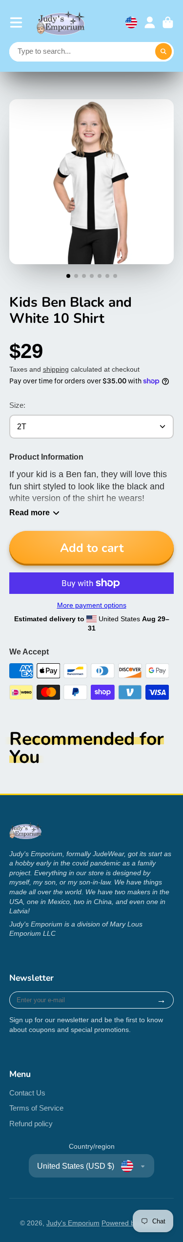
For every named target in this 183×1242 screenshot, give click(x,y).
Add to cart (91, 548)
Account (150, 22)
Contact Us (27, 1093)
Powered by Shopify (132, 1223)
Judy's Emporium (73, 1223)
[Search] (163, 51)
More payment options (91, 605)
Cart (168, 22)
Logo (61, 22)
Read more (29, 512)
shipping (56, 369)
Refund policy (31, 1123)
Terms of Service (36, 1108)
